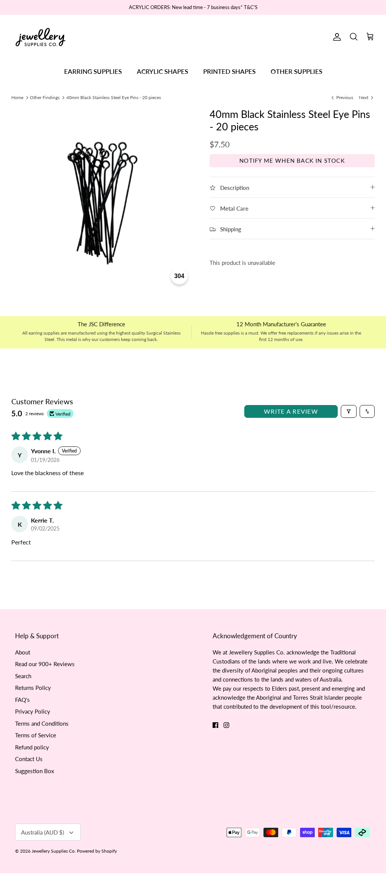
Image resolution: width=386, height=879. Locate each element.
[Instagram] (226, 725)
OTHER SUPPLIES (296, 71)
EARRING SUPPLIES (93, 71)
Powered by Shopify (97, 851)
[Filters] (349, 411)
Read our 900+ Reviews (45, 663)
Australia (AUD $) (42, 832)
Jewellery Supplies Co (53, 851)
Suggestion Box (34, 770)
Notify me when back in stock (292, 160)
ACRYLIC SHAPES (162, 71)
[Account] (335, 36)
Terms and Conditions (42, 723)
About (22, 652)
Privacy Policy (32, 711)
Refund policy (32, 747)
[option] (102, 199)
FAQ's (22, 699)
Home (17, 97)
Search (23, 676)
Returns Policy (33, 687)
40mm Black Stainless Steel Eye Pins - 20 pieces (113, 97)
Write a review (291, 411)
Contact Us (29, 758)
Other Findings (45, 97)
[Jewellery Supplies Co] (40, 37)
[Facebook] (215, 725)
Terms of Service (35, 735)
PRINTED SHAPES (229, 71)
